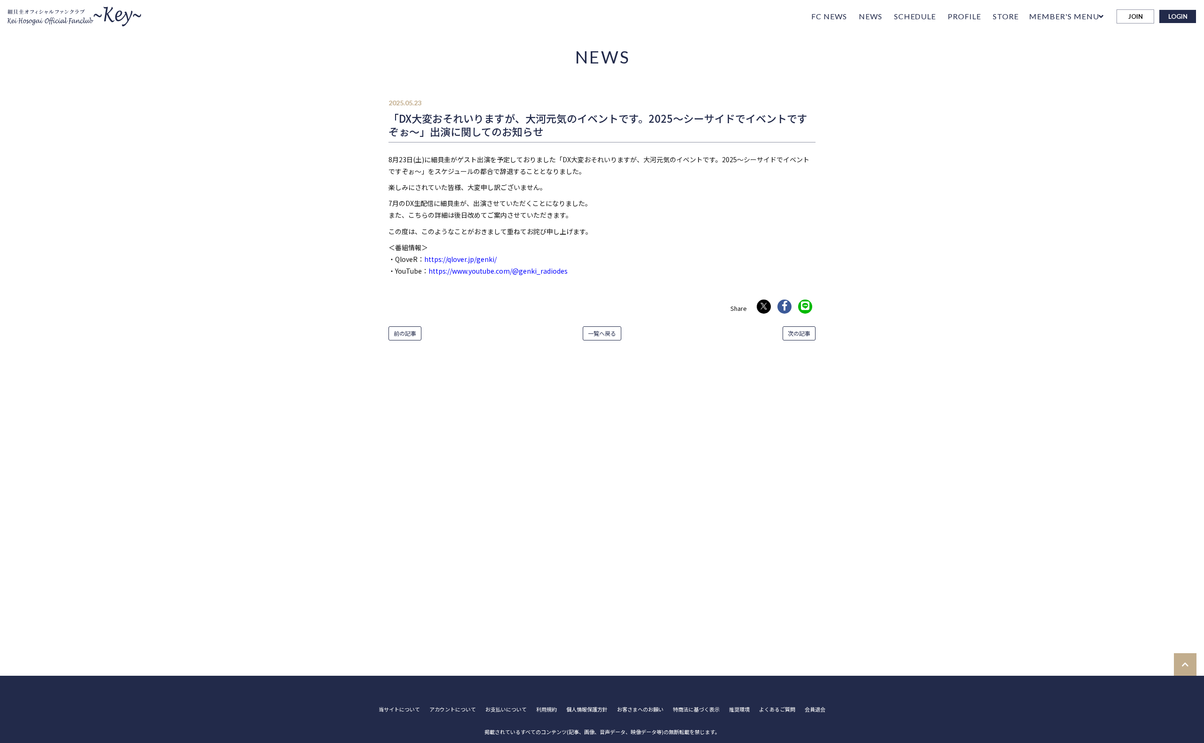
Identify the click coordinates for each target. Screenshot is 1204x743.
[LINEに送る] (805, 307)
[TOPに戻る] (1185, 664)
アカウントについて (452, 709)
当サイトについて (399, 709)
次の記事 (799, 333)
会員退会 (815, 709)
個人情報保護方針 (587, 709)
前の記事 (405, 333)
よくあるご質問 (777, 709)
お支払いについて (506, 709)
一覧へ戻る (602, 333)
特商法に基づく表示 (696, 709)
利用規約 (546, 709)
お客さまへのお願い (640, 709)
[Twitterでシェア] (764, 307)
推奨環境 (739, 709)
